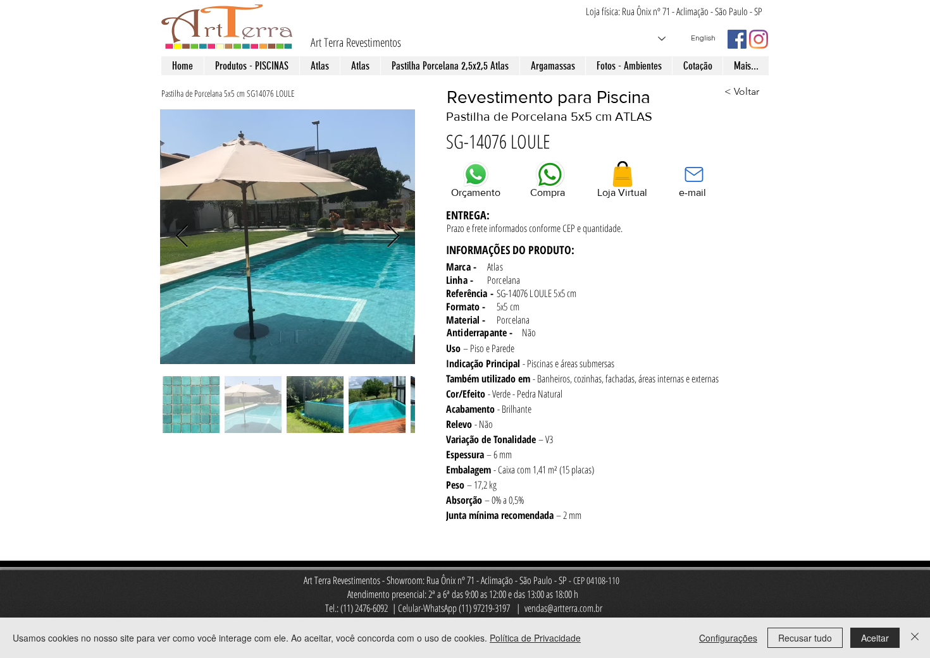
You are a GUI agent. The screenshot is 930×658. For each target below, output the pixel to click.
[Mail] (694, 174)
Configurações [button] (728, 637)
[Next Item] (393, 236)
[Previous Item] (182, 236)
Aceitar (875, 637)
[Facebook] (737, 39)
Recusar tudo (805, 637)
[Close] (914, 638)
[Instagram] (758, 39)
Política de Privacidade (535, 637)
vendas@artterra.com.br (563, 608)
